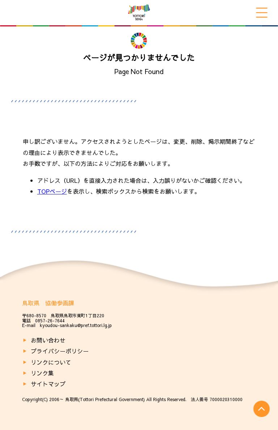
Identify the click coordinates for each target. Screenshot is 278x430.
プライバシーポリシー (60, 351)
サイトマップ (48, 383)
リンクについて (51, 362)
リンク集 (42, 373)
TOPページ (52, 191)
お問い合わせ (48, 340)
